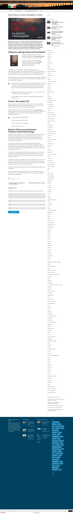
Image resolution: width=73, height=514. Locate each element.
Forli (49, 148)
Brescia (49, 96)
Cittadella (50, 129)
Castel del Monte (51, 112)
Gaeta (49, 156)
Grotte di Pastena (51, 166)
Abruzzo (59, 424)
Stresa (49, 342)
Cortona (49, 137)
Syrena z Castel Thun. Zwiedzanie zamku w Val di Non (57, 44)
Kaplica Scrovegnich (55, 442)
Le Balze (49, 197)
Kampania (50, 181)
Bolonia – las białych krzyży (57, 405)
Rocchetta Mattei (51, 303)
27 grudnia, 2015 (46, 425)
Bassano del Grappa (52, 81)
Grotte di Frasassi (51, 164)
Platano (49, 264)
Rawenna (49, 286)
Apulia (49, 60)
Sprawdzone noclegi (52, 340)
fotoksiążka (61, 436)
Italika (49, 168)
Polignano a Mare (51, 272)
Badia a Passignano (52, 71)
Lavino (49, 193)
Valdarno (49, 367)
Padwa (49, 237)
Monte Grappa (51, 222)
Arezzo (49, 67)
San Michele (50, 320)
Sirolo (49, 334)
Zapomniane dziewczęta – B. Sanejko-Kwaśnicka (56, 410)
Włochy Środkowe (51, 390)
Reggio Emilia (50, 295)
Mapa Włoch (17, 1)
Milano (49, 218)
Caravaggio (50, 102)
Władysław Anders (54, 469)
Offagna (49, 230)
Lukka (49, 208)
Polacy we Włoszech (52, 270)
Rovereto (49, 307)
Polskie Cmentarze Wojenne (53, 274)
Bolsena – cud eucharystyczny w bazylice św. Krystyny (56, 400)
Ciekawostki (50, 125)
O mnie (22, 1)
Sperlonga (50, 338)
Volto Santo (57, 465)
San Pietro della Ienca (52, 322)
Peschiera (50, 245)
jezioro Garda (61, 440)
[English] (1, 512)
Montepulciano (51, 226)
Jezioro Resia (50, 179)
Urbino (49, 363)
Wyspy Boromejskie (52, 392)
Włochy (49, 384)
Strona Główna (10, 1)
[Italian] (4, 512)
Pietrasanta (50, 255)
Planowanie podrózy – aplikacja (54, 262)
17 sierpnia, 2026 (56, 24)
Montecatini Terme (52, 224)
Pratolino (49, 280)
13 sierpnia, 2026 (56, 34)
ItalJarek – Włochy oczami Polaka (26, 6)
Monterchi (50, 228)
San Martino (50, 318)
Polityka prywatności (41, 1)
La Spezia (50, 187)
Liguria (49, 201)
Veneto (49, 372)
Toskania (49, 353)
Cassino (49, 110)
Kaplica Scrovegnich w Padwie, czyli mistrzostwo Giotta (17, 183)
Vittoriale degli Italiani (52, 376)
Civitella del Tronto (52, 131)
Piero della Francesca (59, 453)
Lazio (49, 195)
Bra (48, 94)
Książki (49, 183)
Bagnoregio (50, 75)
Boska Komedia (39, 110)
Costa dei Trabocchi (52, 139)
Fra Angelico (54, 438)
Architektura (50, 63)
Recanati (49, 289)
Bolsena (49, 85)
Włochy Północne (51, 386)
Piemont (49, 249)
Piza (48, 260)
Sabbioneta (50, 313)
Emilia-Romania (51, 143)
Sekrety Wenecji (51, 328)
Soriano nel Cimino (52, 336)
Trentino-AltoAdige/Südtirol (53, 355)
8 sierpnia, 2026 (56, 46)
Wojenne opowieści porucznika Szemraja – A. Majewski (46, 435)
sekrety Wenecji (55, 459)
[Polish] (41, 11)
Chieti (49, 123)
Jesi (48, 170)
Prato (49, 278)
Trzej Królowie (55, 463)
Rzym (49, 309)
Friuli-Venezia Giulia (52, 154)
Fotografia (50, 152)
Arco (49, 65)
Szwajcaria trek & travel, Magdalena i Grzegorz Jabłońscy (57, 38)
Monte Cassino (51, 220)
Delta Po (49, 141)
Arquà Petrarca (51, 69)
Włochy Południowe (52, 388)
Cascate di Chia (51, 106)
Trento (49, 357)
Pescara (49, 243)
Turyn (49, 359)
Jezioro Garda (50, 174)
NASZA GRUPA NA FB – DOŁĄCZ (30, 1)
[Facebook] (64, 1)
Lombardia (50, 204)
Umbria (49, 361)
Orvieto (49, 235)
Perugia (49, 241)
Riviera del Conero (51, 301)
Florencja (49, 145)
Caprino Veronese (51, 100)
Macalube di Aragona (52, 210)
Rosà (49, 305)
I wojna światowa (55, 440)
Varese (49, 369)
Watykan (49, 378)
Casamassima (50, 104)
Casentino (50, 108)
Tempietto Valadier (52, 349)
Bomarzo (49, 89)
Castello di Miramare (52, 114)
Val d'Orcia (50, 365)
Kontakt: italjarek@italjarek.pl (13, 433)
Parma (49, 239)
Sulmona (49, 345)
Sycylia (49, 347)
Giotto (59, 438)
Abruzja (49, 54)
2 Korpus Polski (51, 52)
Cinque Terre (50, 127)
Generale (49, 158)
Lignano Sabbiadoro (52, 199)
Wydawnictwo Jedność (39, 56)
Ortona (49, 233)
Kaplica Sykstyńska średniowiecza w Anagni (54, 403)
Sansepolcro (50, 324)
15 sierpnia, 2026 (56, 29)
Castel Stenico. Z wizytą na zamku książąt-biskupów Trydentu (57, 32)
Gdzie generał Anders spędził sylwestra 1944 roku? (46, 422)
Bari (48, 77)
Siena (49, 332)
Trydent (61, 461)
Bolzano (49, 87)
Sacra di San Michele (52, 316)
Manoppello (39, 62)
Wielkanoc (50, 382)
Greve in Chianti (51, 162)
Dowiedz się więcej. (36, 512)
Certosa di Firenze (51, 119)
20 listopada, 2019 (46, 431)
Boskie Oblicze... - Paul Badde (14, 179)
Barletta (49, 79)
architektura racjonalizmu (60, 426)
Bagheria (49, 73)
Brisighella (50, 98)
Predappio (50, 282)
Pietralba (49, 253)
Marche (49, 216)
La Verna (49, 189)
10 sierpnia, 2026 (56, 40)
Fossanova (50, 150)
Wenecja (49, 380)
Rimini (49, 297)
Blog (11, 10)
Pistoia (49, 257)
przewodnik (54, 455)
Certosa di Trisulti (51, 121)
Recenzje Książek (18, 10)
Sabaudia (50, 311)
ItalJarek (10, 16)
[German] (2, 512)
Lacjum (61, 442)
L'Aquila (49, 185)
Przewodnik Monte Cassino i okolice (37, 182)
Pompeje (49, 276)
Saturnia (49, 326)
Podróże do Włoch (51, 266)
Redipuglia (50, 293)
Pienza (49, 251)
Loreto (49, 206)
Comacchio (50, 135)
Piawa (49, 247)
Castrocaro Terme (51, 116)
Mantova (49, 214)
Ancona (49, 58)
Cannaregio (54, 432)
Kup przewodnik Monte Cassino (31, 10)
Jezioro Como (50, 172)
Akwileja (49, 56)
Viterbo (49, 374)
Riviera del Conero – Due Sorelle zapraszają (46, 429)
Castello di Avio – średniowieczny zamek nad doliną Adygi (57, 22)
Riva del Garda (51, 299)
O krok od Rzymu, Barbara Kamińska (31, 430)
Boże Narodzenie (51, 92)
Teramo (49, 351)
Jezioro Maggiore (51, 177)
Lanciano (49, 191)
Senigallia (50, 330)
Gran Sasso (50, 160)
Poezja (49, 268)
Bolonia (49, 83)
